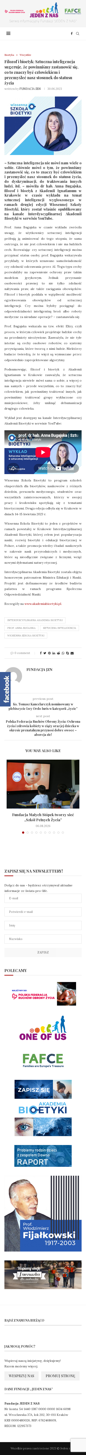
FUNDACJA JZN (30, 89)
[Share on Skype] (67, 653)
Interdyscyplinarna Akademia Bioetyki (35, 620)
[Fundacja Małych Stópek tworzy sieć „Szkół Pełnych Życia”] (43, 784)
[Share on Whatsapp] (63, 653)
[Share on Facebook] (41, 653)
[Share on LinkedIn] (53, 653)
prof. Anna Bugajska (21, 628)
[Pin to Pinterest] (49, 653)
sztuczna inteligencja (59, 628)
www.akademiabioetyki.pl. (43, 604)
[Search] (77, 33)
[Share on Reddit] (58, 653)
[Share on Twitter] (44, 653)
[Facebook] (72, 33)
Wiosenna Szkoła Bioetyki (25, 635)
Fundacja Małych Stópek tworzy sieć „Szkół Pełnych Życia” (43, 817)
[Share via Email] (72, 653)
